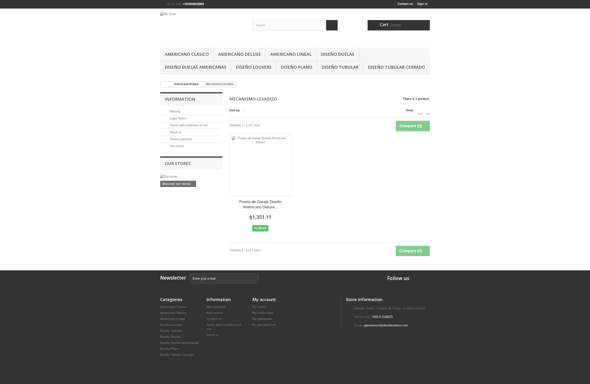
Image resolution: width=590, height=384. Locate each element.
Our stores (176, 146)
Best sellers (214, 313)
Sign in (422, 4)
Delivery (175, 111)
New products (216, 307)
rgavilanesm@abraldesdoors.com (386, 325)
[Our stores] (191, 176)
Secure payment (180, 139)
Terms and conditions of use (188, 125)
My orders (259, 307)
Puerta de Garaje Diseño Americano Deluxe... (260, 204)
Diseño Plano (296, 67)
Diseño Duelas (337, 54)
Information (180, 99)
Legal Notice (177, 118)
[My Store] (202, 27)
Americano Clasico (187, 54)
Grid (420, 113)
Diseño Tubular (340, 67)
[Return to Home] (165, 84)
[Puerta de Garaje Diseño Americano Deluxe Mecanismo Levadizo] (260, 165)
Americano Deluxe (239, 54)
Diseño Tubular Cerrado (396, 67)
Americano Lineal (291, 54)
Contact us (405, 4)
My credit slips (262, 313)
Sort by (234, 110)
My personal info (264, 325)
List (428, 113)
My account (264, 299)
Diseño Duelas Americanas (195, 67)
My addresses (262, 319)
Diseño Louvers (253, 67)
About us (175, 132)
